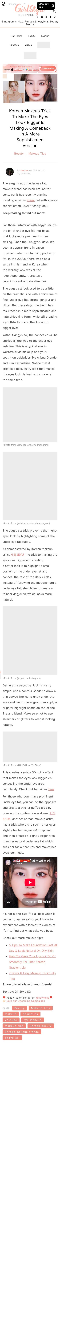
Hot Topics (16, 36)
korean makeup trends (22, 1031)
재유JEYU (17, 554)
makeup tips (14, 1025)
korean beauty (41, 1025)
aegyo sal (12, 1037)
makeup (10, 1014)
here (51, 789)
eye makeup (33, 1020)
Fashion (45, 36)
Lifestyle (14, 44)
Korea (31, 200)
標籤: (7, 1008)
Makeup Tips (37, 153)
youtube (11, 1020)
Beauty (31, 36)
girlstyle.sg (42, 997)
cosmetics (30, 1014)
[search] (54, 11)
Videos (28, 44)
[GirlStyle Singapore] (30, 10)
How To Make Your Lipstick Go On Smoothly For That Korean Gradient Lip (32, 962)
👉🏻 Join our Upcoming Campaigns (24, 1000)
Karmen (24, 170)
